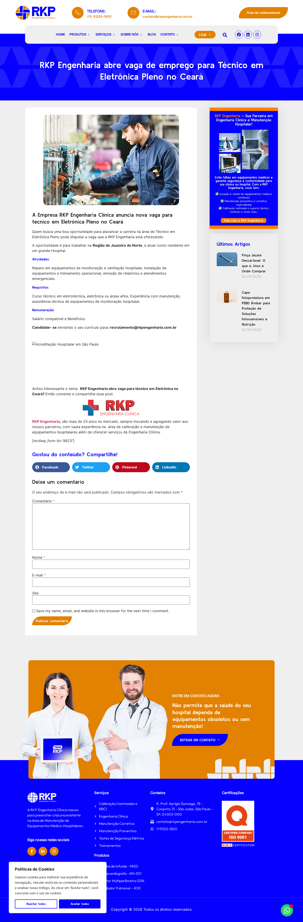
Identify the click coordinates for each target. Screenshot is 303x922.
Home (60, 34)
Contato (167, 34)
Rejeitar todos (36, 904)
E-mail (39, 575)
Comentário (43, 501)
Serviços (103, 34)
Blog (152, 34)
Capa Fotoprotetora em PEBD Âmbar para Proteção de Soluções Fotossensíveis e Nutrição (256, 308)
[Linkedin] (248, 35)
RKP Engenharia (46, 421)
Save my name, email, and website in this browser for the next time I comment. (102, 611)
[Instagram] (257, 35)
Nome (38, 557)
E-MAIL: (149, 11)
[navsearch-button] (224, 34)
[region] (57, 887)
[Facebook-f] (31, 851)
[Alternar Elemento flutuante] (287, 910)
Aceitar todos (80, 904)
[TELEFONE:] (78, 13)
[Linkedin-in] (43, 851)
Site (35, 593)
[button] (51, 467)
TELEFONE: (96, 11)
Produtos (77, 34)
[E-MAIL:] (133, 13)
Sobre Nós (129, 34)
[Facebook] (239, 35)
